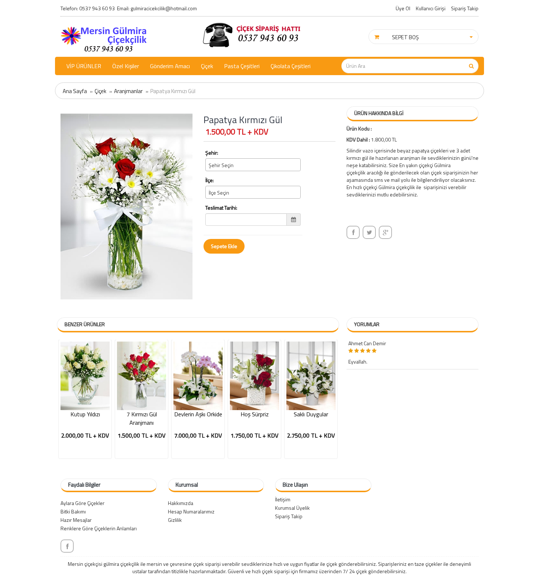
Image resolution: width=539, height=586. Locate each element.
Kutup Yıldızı (85, 414)
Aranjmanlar (128, 91)
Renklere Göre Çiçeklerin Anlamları (98, 528)
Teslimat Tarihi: (221, 207)
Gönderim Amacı (170, 66)
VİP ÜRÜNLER (83, 66)
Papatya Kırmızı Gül (172, 91)
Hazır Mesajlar (76, 520)
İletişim (282, 499)
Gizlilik (175, 520)
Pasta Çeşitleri (242, 66)
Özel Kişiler (125, 66)
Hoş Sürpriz (255, 414)
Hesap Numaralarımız (191, 511)
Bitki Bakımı (73, 511)
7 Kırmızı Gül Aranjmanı (141, 418)
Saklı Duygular (311, 414)
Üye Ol (403, 8)
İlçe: (209, 180)
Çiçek (207, 66)
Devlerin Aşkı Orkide (198, 414)
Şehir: (211, 152)
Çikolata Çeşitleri (291, 66)
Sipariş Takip (464, 8)
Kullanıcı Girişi (430, 8)
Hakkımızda (180, 503)
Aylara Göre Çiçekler (82, 503)
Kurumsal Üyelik (292, 508)
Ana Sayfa (75, 91)
